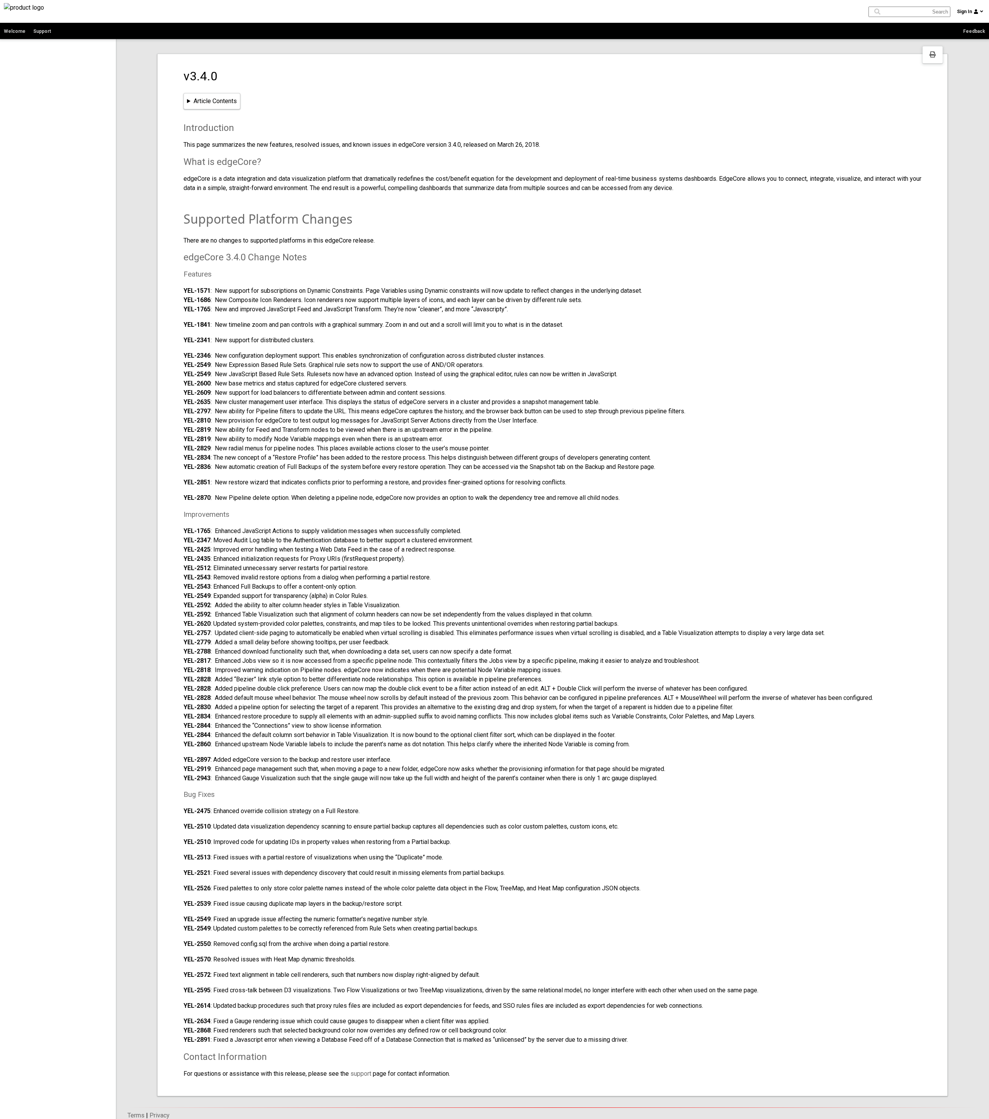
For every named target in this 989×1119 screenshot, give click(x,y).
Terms (135, 1115)
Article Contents (215, 101)
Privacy (160, 1115)
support (360, 1073)
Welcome (14, 31)
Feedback (974, 31)
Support (42, 31)
